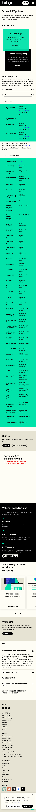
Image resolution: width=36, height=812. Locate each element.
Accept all (27, 806)
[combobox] (18, 89)
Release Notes (6, 720)
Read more (17, 802)
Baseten (4, 768)
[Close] (33, 795)
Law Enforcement (7, 745)
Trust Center (6, 750)
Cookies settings (14, 806)
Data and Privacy (7, 736)
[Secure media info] (15, 201)
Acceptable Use (7, 747)
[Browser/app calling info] (16, 196)
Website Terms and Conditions (11, 754)
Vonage (4, 777)
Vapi (3, 765)
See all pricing (7, 571)
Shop (3, 729)
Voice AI (4, 725)
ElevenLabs (5, 763)
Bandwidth (5, 775)
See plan (17, 66)
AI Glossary (5, 727)
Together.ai (5, 770)
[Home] (7, 3)
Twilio (4, 772)
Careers (4, 722)
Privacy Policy (6, 740)
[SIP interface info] (14, 184)
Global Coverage (7, 718)
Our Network (6, 715)
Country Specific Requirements (11, 752)
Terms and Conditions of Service (12, 756)
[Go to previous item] (15, 613)
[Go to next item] (20, 613)
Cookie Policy (6, 743)
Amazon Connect (7, 779)
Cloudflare (5, 781)
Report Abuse (6, 738)
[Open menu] (33, 3)
